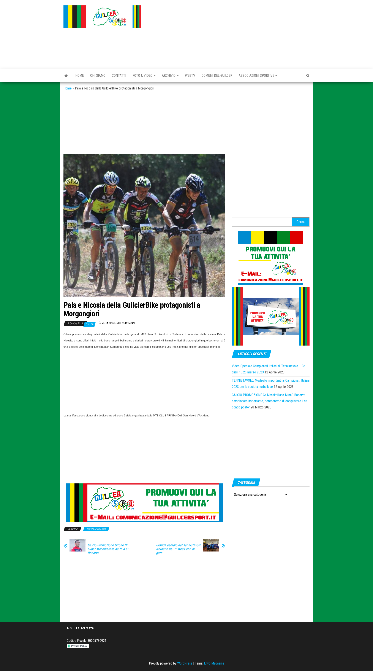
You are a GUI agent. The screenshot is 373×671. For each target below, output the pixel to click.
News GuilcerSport (96, 528)
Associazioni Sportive (257, 75)
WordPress (184, 663)
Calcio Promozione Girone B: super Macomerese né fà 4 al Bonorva (108, 549)
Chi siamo (97, 75)
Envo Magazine (214, 663)
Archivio (169, 75)
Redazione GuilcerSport (118, 323)
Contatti (119, 75)
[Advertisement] (229, 33)
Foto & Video (143, 75)
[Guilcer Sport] (66, 75)
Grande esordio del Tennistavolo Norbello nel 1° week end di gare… (178, 549)
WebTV (190, 75)
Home (79, 75)
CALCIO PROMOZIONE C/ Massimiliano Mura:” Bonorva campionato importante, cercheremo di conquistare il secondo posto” (270, 401)
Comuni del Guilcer (217, 75)
